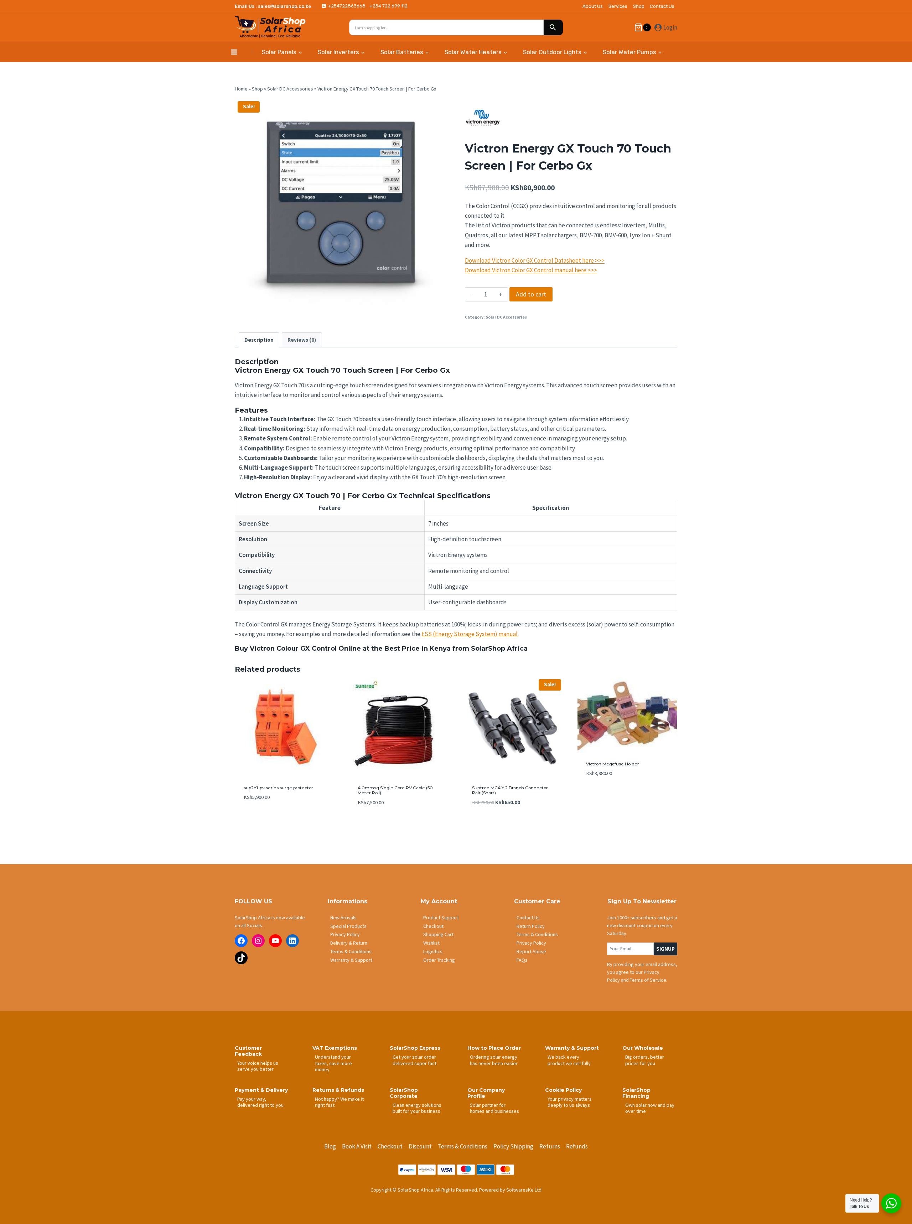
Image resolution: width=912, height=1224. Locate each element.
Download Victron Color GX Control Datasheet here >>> (535, 260)
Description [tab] (259, 339)
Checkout (433, 926)
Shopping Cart (438, 934)
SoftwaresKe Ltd (524, 1190)
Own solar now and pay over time (649, 1108)
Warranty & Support (351, 960)
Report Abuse (531, 951)
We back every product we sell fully (569, 1060)
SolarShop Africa (499, 648)
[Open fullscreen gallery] (440, 303)
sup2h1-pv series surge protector (278, 787)
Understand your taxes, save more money (333, 1063)
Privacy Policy (345, 934)
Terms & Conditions (351, 951)
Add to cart (531, 294)
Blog (330, 1146)
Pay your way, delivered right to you (260, 1102)
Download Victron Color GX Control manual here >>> (531, 270)
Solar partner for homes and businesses (494, 1108)
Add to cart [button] (600, 794)
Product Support (441, 917)
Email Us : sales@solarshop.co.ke (273, 6)
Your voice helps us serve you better (257, 1066)
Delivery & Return (348, 943)
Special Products (348, 926)
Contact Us (662, 6)
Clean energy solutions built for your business (417, 1108)
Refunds (577, 1146)
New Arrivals (343, 917)
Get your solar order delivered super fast (414, 1060)
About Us (592, 6)
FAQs (522, 960)
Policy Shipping (513, 1146)
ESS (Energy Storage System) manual (469, 634)
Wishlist (431, 943)
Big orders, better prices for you (644, 1060)
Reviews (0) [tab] (301, 339)
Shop (638, 6)
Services (617, 6)
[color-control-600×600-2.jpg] (341, 204)
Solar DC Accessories (290, 89)
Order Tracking (439, 960)
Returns (549, 1146)
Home (241, 89)
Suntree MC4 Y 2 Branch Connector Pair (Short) (510, 790)
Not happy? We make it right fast (339, 1102)
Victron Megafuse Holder (612, 763)
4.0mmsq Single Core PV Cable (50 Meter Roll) (395, 790)
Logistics (432, 951)
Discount (420, 1146)
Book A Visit (357, 1146)
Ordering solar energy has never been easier (494, 1060)
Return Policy (531, 926)
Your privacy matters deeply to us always (570, 1102)
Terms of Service (648, 980)
